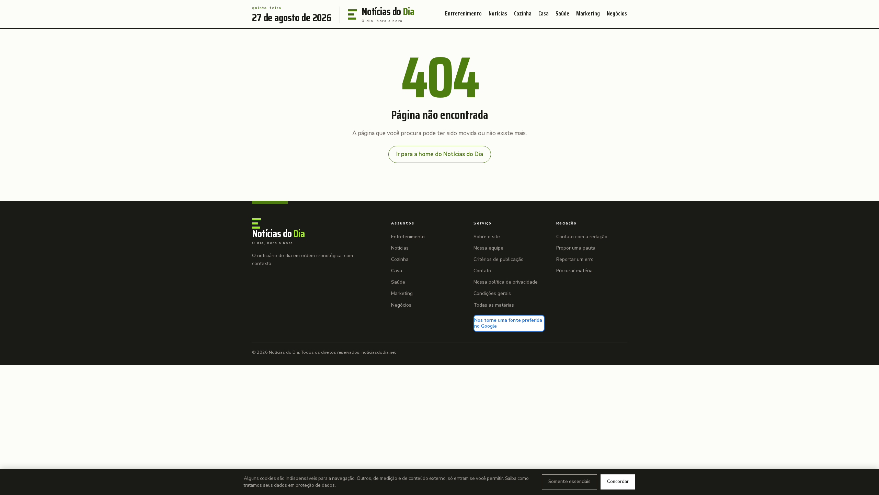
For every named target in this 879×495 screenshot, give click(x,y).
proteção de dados (315, 485)
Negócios (617, 13)
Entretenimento (463, 13)
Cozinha (523, 13)
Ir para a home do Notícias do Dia (439, 154)
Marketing (588, 13)
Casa (543, 13)
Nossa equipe (488, 248)
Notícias (498, 13)
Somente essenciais (569, 481)
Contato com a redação (581, 236)
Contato (482, 270)
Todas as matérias (493, 305)
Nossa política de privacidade (505, 282)
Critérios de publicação (498, 259)
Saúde (562, 13)
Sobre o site (486, 236)
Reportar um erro (575, 259)
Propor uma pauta (575, 248)
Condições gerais (492, 293)
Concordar (618, 481)
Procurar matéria (574, 270)
